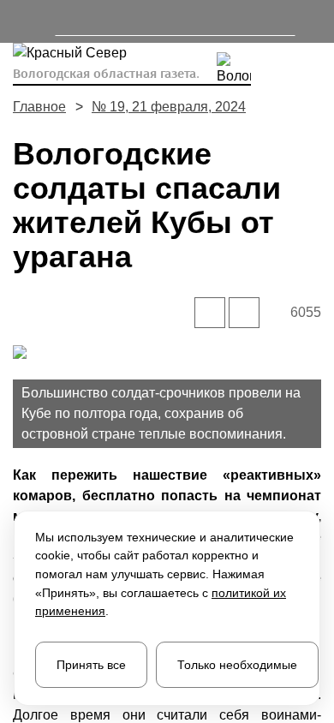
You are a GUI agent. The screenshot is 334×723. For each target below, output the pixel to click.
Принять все (91, 665)
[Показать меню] (21, 21)
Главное (39, 106)
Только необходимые (237, 665)
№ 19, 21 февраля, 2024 (169, 106)
